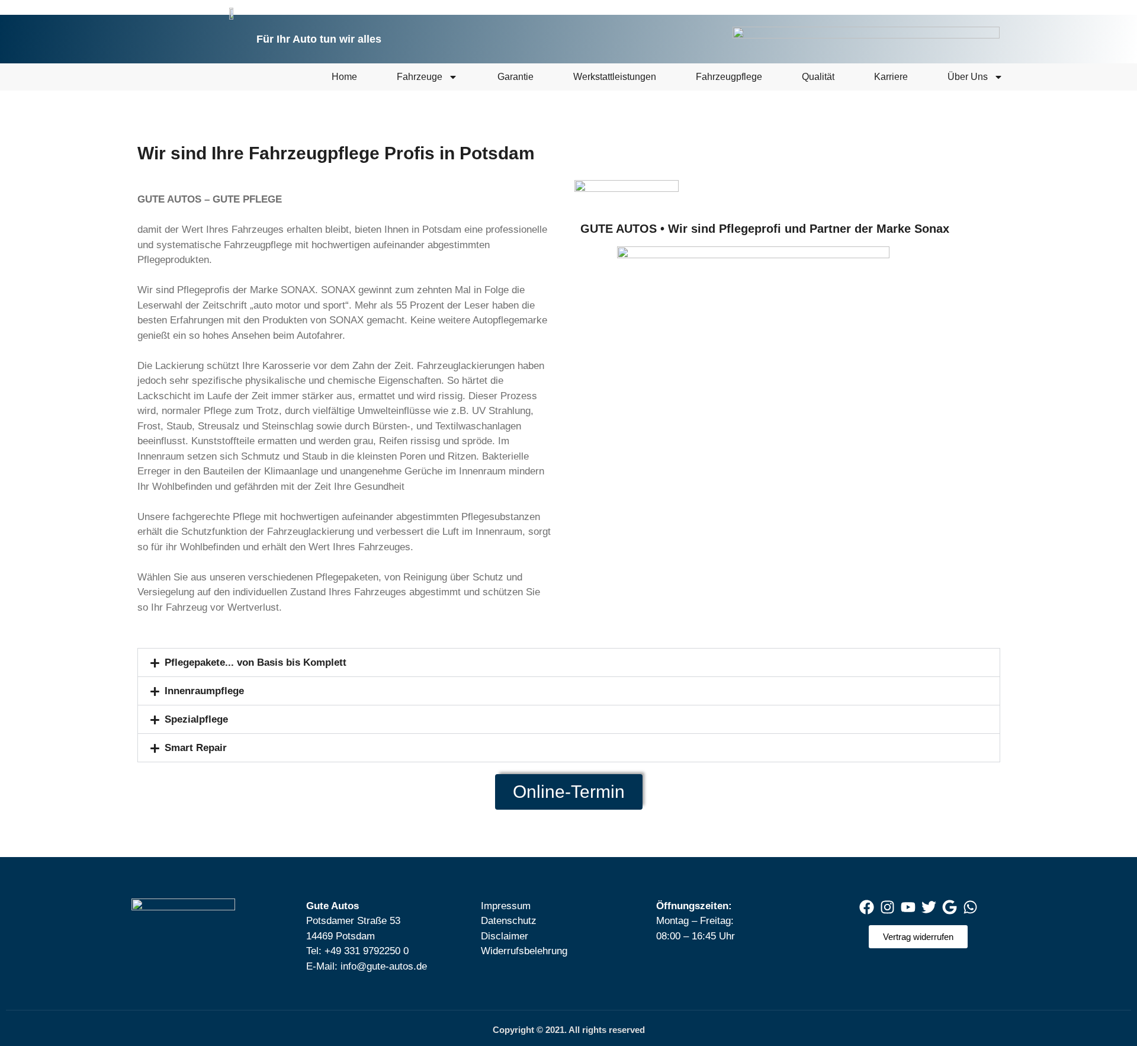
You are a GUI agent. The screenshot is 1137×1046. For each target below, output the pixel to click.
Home (344, 77)
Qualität (818, 77)
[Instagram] (887, 907)
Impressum (506, 906)
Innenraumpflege (204, 691)
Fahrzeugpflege (729, 77)
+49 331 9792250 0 (367, 951)
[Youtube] (908, 907)
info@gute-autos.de (384, 966)
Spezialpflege (196, 719)
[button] (569, 662)
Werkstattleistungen (614, 77)
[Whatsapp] (970, 907)
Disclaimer (504, 936)
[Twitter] (928, 907)
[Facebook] (866, 907)
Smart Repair (196, 747)
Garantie (515, 77)
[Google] (949, 907)
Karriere (891, 77)
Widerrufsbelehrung (524, 951)
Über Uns (968, 77)
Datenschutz (509, 920)
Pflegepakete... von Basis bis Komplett (255, 662)
